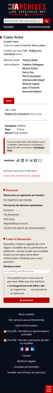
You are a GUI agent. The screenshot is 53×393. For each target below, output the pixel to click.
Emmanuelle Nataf (33, 80)
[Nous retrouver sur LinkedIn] (32, 350)
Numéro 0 (9, 210)
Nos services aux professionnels (26, 320)
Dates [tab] (9, 100)
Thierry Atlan (38, 45)
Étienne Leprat (31, 83)
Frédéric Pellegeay (33, 64)
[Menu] (49, 389)
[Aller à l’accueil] (26, 15)
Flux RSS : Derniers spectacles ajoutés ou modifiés (28, 341)
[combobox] (23, 20)
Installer (9, 26)
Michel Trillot (30, 68)
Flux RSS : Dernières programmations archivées (28, 333)
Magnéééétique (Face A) (16, 223)
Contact (26, 355)
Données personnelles (26, 366)
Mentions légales (26, 361)
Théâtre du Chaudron (17, 114)
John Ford (12, 41)
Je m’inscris (26, 300)
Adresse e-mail (12, 266)
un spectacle (17, 293)
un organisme (18, 289)
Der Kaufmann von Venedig (18, 200)
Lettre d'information (26, 325)
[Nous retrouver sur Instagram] (27, 350)
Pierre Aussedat (31, 76)
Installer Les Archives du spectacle (26, 372)
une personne (38, 289)
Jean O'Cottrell (22, 45)
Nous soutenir (26, 314)
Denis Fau (28, 72)
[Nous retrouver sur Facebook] (22, 350)
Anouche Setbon (32, 91)
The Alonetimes (11, 214)
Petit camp (9, 219)
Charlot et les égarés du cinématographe (24, 227)
